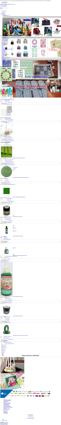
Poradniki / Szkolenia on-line (6, 61)
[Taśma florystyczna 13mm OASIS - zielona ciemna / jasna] (6, 335)
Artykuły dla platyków (5, 63)
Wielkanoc (3, 62)
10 (2, 352)
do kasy (1, 6)
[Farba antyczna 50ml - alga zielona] (6, 216)
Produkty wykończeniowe (5, 54)
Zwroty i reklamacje (8, 399)
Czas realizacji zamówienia (9, 407)
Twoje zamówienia (7, 402)
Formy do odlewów (4, 48)
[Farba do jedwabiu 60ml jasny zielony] (6, 296)
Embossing (3, 45)
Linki (6, 411)
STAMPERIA (5, 297)
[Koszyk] (3, 355)
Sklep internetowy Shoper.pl (4, 424)
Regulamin (6, 401)
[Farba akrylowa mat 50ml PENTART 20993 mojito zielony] (6, 177)
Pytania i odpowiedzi (8, 400)
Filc (2, 46)
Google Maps (5, 420)
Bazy (2, 41)
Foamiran (3, 47)
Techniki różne (4, 58)
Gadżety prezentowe (4, 49)
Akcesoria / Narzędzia (5, 39)
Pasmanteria (3, 52)
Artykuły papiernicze (5, 40)
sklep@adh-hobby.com (31, 418)
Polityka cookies (7, 408)
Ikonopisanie (3, 51)
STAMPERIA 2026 (4, 37)
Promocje (5, 64)
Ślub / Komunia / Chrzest (5, 57)
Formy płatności (7, 405)
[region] (30, 25)
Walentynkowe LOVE (5, 60)
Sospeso (3, 56)
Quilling (3, 59)
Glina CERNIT (4, 50)
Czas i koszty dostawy (8, 406)
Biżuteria (3, 42)
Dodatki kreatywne (4, 43)
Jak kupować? (7, 409)
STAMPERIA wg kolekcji (5, 38)
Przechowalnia (7, 404)
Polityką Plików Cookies (21, 0)
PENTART (4, 178)
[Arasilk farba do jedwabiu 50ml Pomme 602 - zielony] (6, 255)
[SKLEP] (3, 353)
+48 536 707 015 (31, 416)
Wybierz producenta (3, 66)
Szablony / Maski (4, 55)
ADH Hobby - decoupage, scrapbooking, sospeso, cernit (7, 4)
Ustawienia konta (7, 403)
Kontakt (6, 412)
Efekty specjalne (4, 44)
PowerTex (3, 53)
